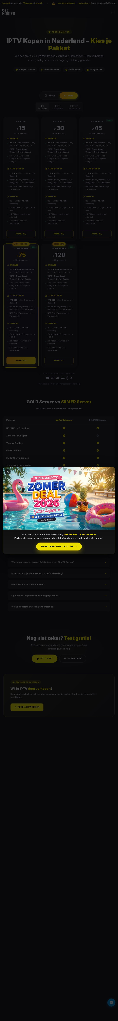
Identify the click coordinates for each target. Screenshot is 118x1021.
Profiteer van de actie (59, 546)
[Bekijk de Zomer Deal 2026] (59, 498)
